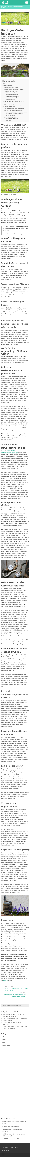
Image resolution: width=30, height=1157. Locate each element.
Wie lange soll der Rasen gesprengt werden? (14, 89)
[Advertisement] (15, 1065)
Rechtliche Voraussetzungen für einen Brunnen (16, 112)
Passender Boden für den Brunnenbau (14, 113)
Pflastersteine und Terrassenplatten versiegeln (12, 1130)
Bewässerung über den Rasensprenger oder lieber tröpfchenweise (15, 98)
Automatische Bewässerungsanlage (12, 104)
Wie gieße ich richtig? (7, 85)
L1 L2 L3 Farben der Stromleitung (11, 1139)
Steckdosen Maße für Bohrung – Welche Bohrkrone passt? (13, 1135)
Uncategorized (6, 1045)
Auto (3, 1037)
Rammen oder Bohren (11, 115)
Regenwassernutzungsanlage (12, 118)
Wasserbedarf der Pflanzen (12, 94)
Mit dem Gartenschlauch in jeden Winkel (13, 103)
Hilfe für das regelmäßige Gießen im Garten (13, 101)
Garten (3, 27)
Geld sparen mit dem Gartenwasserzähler (14, 108)
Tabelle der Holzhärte (9, 1028)
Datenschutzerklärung (10, 1147)
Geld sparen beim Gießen (8, 106)
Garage (5, 980)
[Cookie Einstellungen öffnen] (3, 1155)
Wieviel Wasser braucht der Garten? (12, 93)
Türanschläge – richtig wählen (11, 1126)
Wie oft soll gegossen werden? (11, 91)
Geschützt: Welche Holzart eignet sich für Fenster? (14, 1122)
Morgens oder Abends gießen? (11, 87)
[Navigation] (27, 2)
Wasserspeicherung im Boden (12, 96)
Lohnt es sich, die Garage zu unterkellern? (15, 1018)
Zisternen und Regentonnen (10, 117)
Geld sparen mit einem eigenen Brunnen (13, 110)
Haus (3, 1042)
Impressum (5, 1150)
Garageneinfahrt (7, 1020)
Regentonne (8, 120)
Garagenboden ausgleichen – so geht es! (15, 1026)
